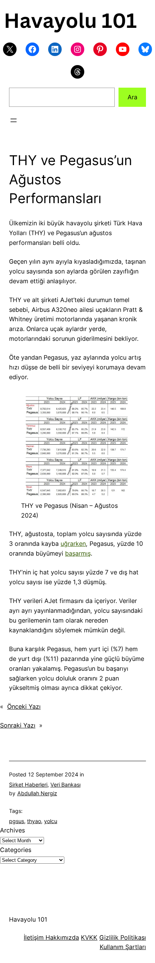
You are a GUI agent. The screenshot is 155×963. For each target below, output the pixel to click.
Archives (12, 830)
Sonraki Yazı (17, 725)
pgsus (16, 821)
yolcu (50, 821)
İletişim (34, 937)
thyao (34, 821)
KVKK (89, 937)
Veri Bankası (65, 784)
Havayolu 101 (28, 919)
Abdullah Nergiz (37, 793)
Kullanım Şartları (123, 947)
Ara (132, 97)
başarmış (78, 553)
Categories (15, 850)
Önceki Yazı (24, 706)
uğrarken (73, 543)
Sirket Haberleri (28, 784)
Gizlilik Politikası (122, 937)
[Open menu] (13, 120)
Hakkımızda (61, 937)
